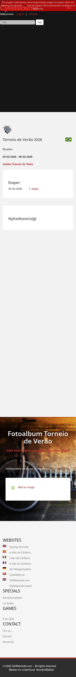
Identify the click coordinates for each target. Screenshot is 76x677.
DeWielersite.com (19, 580)
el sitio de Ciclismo (20, 552)
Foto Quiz (8, 619)
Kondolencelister (12, 597)
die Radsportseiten (20, 569)
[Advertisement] (38, 70)
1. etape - (34, 188)
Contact (7, 636)
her (24, 5)
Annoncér (8, 642)
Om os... (8, 630)
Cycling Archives (19, 547)
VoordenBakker (45, 669)
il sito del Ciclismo (19, 558)
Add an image (25, 487)
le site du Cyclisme (20, 563)
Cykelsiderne (17, 574)
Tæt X (38, 12)
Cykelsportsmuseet (20, 586)
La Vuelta (8, 603)
